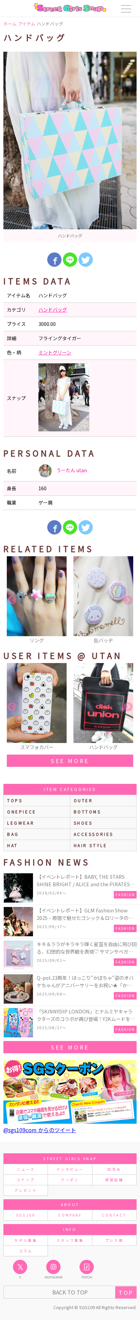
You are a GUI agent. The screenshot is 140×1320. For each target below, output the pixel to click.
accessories (94, 834)
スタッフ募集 (70, 1240)
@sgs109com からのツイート (39, 1130)
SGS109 (26, 1215)
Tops (14, 800)
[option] (70, 147)
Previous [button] (12, 600)
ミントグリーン (54, 352)
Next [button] (128, 600)
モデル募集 (25, 1240)
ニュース (25, 1169)
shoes (83, 823)
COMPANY (70, 1215)
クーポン (70, 1179)
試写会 (114, 1169)
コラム (26, 1250)
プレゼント (25, 1190)
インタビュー (70, 1169)
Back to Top (70, 1292)
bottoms (87, 811)
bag (13, 834)
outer (83, 800)
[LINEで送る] (70, 259)
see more (70, 761)
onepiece (21, 811)
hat (12, 845)
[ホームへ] (70, 7)
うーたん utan (71, 470)
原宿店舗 (114, 1179)
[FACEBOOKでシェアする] (54, 259)
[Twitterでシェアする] (85, 259)
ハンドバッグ (52, 309)
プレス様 (114, 1240)
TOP (126, 1292)
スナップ (26, 1179)
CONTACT (114, 1215)
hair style (90, 845)
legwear (20, 823)
